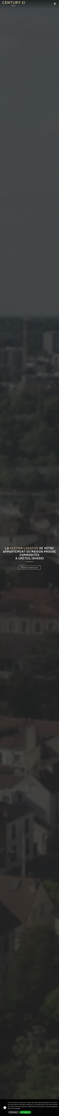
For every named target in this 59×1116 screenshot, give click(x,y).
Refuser (14, 1112)
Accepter (26, 1112)
